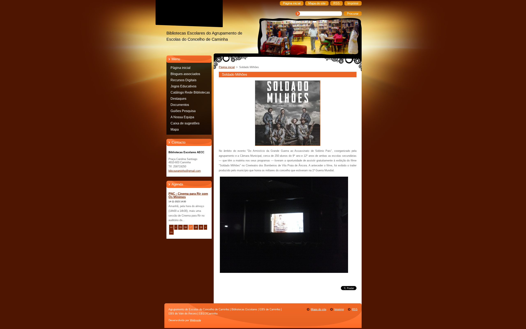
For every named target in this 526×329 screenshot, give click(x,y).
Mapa (175, 129)
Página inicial (180, 68)
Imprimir (339, 309)
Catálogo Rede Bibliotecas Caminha (190, 93)
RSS (355, 309)
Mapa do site (318, 309)
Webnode (195, 320)
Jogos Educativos (183, 86)
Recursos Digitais (183, 80)
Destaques (178, 98)
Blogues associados (185, 74)
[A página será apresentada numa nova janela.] (287, 145)
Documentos (180, 105)
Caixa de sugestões (185, 123)
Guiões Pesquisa (183, 111)
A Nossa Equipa (182, 117)
